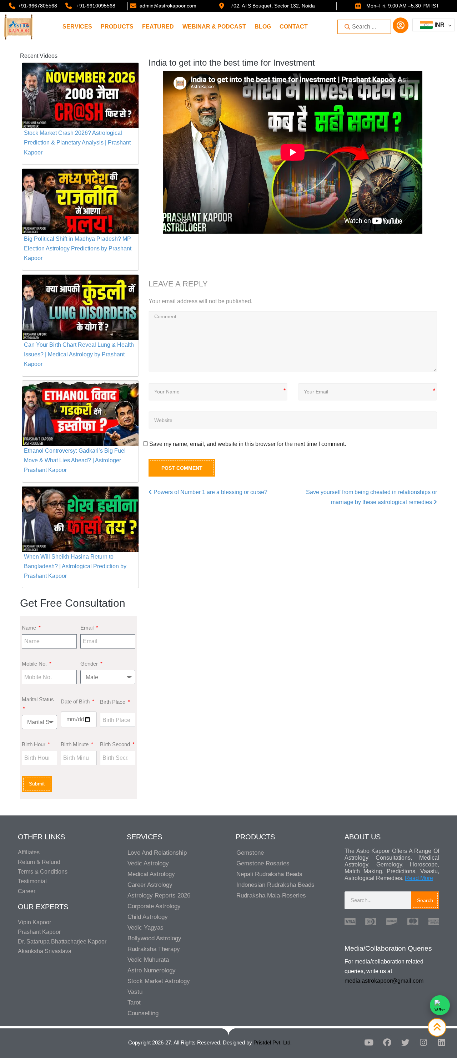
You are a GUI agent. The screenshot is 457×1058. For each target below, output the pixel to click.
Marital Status (38, 699)
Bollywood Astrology (154, 938)
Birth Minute (75, 744)
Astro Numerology (151, 970)
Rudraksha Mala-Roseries (271, 895)
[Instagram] (423, 1042)
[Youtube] (369, 1042)
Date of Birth (76, 701)
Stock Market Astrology (158, 981)
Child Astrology (147, 917)
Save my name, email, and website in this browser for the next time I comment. (247, 444)
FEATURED (158, 27)
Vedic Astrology (148, 863)
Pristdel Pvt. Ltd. (272, 1042)
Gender (89, 664)
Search (425, 900)
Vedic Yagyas (145, 927)
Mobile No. (35, 664)
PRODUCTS (117, 27)
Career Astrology (149, 884)
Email (87, 628)
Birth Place (113, 702)
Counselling (143, 1013)
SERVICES (77, 27)
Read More (419, 878)
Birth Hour (34, 744)
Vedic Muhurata (148, 959)
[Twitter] (405, 1042)
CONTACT (294, 27)
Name (29, 628)
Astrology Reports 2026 (158, 895)
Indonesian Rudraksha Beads (275, 884)
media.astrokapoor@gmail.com (384, 981)
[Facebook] (387, 1042)
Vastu (134, 991)
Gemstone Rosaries (263, 863)
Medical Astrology (151, 874)
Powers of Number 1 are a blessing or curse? (209, 492)
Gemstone (250, 852)
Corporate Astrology (154, 906)
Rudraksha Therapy (153, 949)
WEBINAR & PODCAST (214, 27)
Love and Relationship (157, 852)
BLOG (263, 27)
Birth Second (115, 744)
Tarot (134, 1002)
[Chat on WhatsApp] (440, 1005)
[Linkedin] (441, 1042)
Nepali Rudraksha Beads (269, 874)
